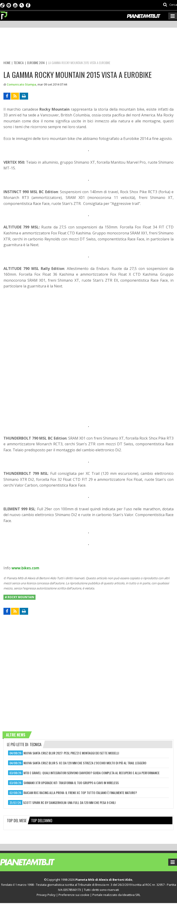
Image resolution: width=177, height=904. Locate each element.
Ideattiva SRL (131, 895)
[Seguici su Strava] (21, 5)
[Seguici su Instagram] (8, 5)
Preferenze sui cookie (74, 895)
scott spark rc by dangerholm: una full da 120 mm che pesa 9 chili (69, 802)
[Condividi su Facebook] (6, 96)
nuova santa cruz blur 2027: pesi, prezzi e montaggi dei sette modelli (71, 752)
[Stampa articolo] (24, 96)
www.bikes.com (25, 567)
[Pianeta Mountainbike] (4, 14)
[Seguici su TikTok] (2, 5)
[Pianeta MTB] (36, 862)
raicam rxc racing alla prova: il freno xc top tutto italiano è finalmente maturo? (80, 792)
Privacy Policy (46, 895)
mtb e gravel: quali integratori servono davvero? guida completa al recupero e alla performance (91, 772)
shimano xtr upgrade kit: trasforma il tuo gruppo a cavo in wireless (71, 782)
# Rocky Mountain (19, 597)
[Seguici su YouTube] (15, 5)
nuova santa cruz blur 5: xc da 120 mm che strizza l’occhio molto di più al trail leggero (85, 762)
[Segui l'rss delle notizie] (15, 96)
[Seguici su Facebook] (28, 5)
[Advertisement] (87, 45)
